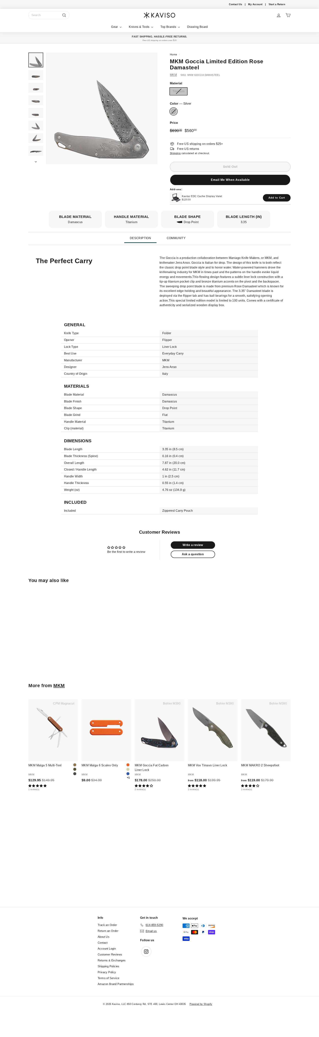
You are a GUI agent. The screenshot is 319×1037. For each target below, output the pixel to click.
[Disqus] (159, 856)
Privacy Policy (107, 972)
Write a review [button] (193, 545)
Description (140, 238)
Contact (103, 942)
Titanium (178, 91)
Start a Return (277, 4)
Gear (115, 26)
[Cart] (288, 15)
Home (173, 54)
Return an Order (108, 930)
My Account (255, 4)
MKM (173, 74)
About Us (103, 936)
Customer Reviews (110, 954)
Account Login (107, 948)
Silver (173, 111)
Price (174, 123)
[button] (230, 179)
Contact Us (235, 4)
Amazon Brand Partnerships (116, 984)
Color (180, 103)
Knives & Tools (139, 26)
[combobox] (48, 15)
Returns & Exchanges (112, 960)
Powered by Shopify (201, 1004)
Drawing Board (197, 26)
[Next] (35, 160)
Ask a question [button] (193, 554)
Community (176, 238)
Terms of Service (108, 978)
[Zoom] (101, 108)
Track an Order (107, 924)
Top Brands (168, 26)
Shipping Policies (108, 966)
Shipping (175, 153)
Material (176, 83)
